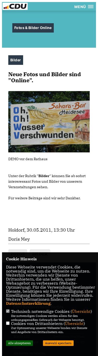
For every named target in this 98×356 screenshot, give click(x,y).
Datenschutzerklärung (28, 303)
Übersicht (81, 311)
